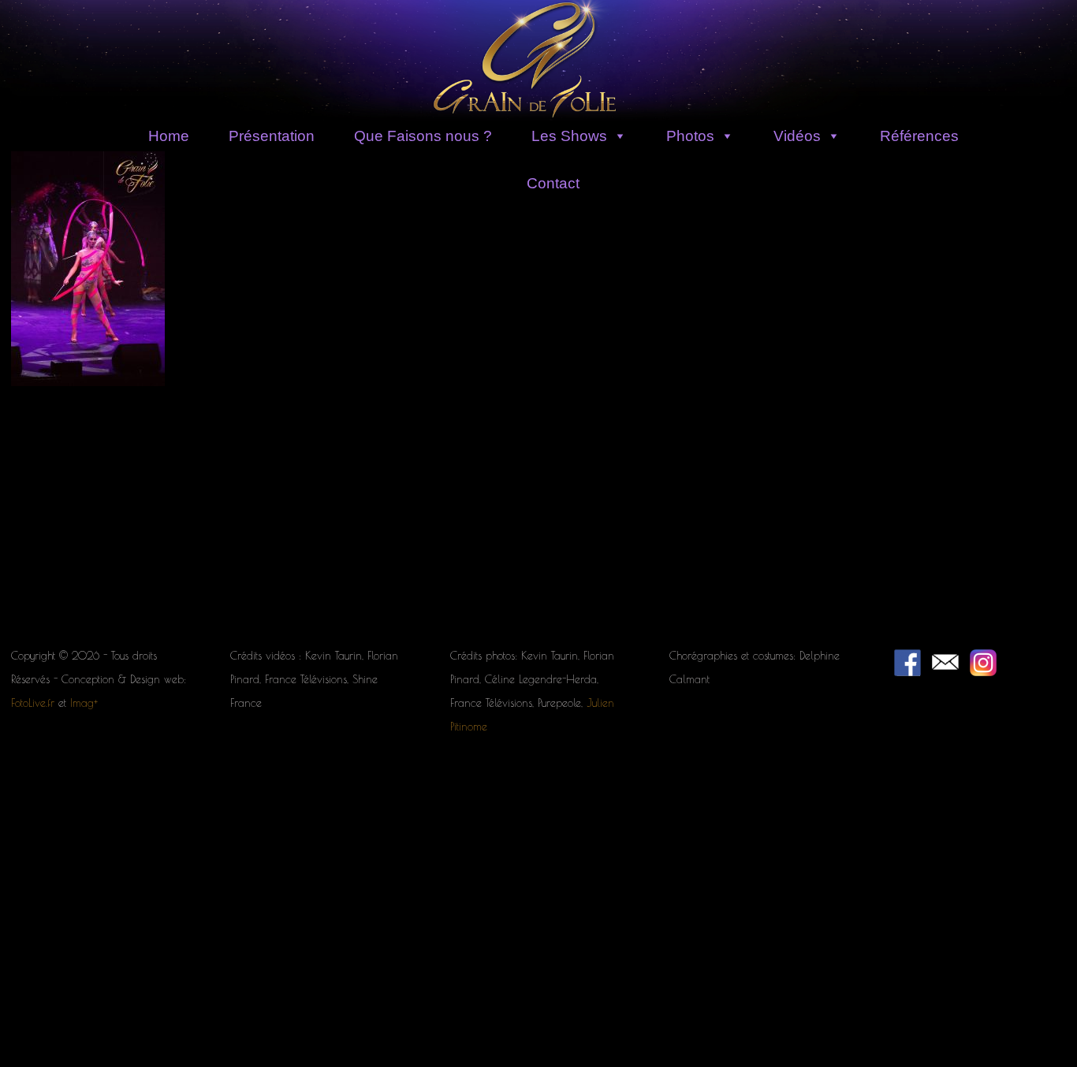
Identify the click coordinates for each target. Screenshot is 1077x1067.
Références (919, 136)
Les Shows (569, 136)
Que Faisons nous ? (423, 136)
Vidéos (797, 136)
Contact (553, 183)
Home (168, 136)
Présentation (272, 136)
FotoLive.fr (32, 703)
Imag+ (84, 703)
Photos (690, 136)
